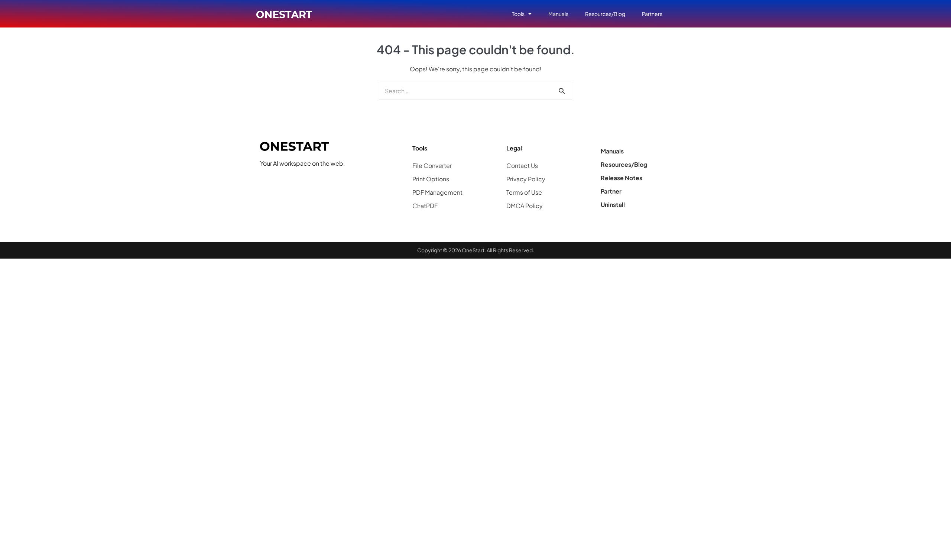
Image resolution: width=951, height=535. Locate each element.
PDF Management (437, 192)
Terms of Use (524, 192)
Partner (611, 191)
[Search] (561, 90)
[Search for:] (475, 91)
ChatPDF (425, 206)
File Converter (432, 165)
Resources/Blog (605, 13)
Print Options (430, 179)
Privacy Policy (525, 179)
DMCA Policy (524, 206)
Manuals (558, 13)
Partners (652, 13)
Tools (518, 13)
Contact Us (522, 165)
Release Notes (621, 178)
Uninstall (613, 204)
